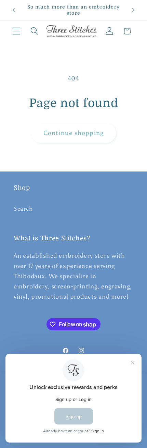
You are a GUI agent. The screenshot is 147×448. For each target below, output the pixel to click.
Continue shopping (73, 133)
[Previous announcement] (13, 10)
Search (23, 208)
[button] (17, 31)
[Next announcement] (133, 10)
